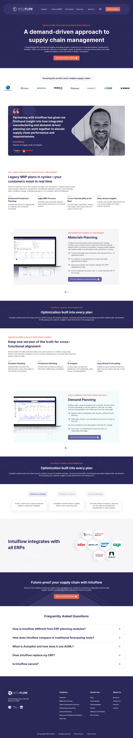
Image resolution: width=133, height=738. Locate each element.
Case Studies (94, 701)
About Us (116, 697)
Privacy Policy (78, 734)
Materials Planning (65, 701)
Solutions (62, 697)
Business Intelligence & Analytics (70, 715)
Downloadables (95, 704)
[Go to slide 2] (67, 292)
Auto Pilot (62, 718)
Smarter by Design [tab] (38, 494)
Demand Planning (65, 711)
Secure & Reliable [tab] (95, 494)
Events (92, 708)
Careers (115, 708)
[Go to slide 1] (65, 292)
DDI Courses (94, 715)
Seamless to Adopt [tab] (67, 494)
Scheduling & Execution (67, 708)
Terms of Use (91, 734)
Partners (116, 704)
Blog (91, 697)
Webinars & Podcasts (97, 711)
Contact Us (117, 701)
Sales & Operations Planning (69, 704)
